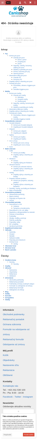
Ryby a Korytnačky (15, 190)
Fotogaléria (9, 298)
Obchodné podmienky (16, 280)
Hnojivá (11, 234)
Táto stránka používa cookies (15, 416)
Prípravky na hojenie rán (17, 198)
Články (7, 300)
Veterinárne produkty (13, 192)
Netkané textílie (14, 238)
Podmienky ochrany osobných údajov (21, 284)
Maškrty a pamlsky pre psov (22, 69)
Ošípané (12, 129)
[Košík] (30, 2)
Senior (19, 64)
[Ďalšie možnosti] (35, 2)
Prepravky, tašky (14, 222)
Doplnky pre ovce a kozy (21, 145)
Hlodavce (12, 159)
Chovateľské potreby (13, 202)
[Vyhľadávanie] (25, 2)
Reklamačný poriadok (16, 282)
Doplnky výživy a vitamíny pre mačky (21, 111)
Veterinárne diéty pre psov (18, 75)
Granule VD (17, 77)
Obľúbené (12, 276)
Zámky (15, 244)
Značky (7, 266)
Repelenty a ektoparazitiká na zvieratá (22, 212)
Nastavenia (13, 270)
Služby (7, 294)
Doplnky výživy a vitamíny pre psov (20, 81)
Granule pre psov (19, 58)
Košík (5, 355)
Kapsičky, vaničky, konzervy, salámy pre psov (22, 67)
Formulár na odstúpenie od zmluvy (20, 286)
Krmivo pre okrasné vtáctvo (22, 167)
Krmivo (15, 161)
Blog (6, 292)
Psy (6, 54)
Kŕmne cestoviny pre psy (21, 71)
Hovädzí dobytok (14, 123)
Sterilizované (21, 101)
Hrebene (16, 206)
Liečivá (11, 200)
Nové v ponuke (10, 250)
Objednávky (13, 272)
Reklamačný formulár (16, 288)
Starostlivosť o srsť (15, 204)
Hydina (11, 135)
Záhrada (8, 230)
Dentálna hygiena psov (21, 89)
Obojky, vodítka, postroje (17, 218)
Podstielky (12, 216)
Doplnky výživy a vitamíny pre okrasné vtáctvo (23, 170)
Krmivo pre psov (14, 56)
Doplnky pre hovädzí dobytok (23, 127)
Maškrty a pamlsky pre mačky (23, 107)
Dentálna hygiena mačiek (21, 119)
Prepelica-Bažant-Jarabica (17, 178)
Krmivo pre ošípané (19, 131)
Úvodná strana (10, 260)
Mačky (7, 91)
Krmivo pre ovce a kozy (21, 143)
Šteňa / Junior (22, 60)
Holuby (11, 173)
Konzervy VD (17, 79)
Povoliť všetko (28, 435)
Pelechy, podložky (15, 220)
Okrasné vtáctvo (14, 165)
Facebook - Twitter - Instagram (18, 397)
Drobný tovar (13, 242)
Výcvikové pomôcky (15, 226)
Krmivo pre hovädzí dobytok (22, 125)
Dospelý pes (21, 62)
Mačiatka (20, 97)
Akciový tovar (10, 248)
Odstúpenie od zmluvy (16, 290)
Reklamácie (13, 274)
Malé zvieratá (10, 149)
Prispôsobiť (7, 435)
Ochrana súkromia (12, 324)
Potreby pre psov (15, 83)
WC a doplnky (13, 224)
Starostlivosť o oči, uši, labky (18, 210)
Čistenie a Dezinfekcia (16, 214)
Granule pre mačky (19, 95)
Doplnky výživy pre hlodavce (22, 163)
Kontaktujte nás (10, 386)
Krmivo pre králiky (19, 153)
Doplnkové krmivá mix (13, 228)
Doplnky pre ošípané (20, 133)
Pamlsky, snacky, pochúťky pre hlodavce (22, 188)
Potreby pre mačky (15, 113)
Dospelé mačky (22, 99)
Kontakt (8, 296)
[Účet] (20, 2)
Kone (11, 147)
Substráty (12, 232)
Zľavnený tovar (10, 246)
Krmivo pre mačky (15, 93)
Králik (11, 151)
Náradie (11, 236)
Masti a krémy (14, 196)
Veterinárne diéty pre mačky (18, 109)
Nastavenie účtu (11, 365)
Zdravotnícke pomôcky (16, 194)
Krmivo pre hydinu (19, 137)
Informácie (9, 278)
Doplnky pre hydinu (19, 139)
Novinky (12, 262)
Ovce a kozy (13, 141)
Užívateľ (8, 268)
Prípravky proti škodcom (17, 240)
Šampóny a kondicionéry (21, 208)
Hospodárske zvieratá (13, 121)
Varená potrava (18, 73)
